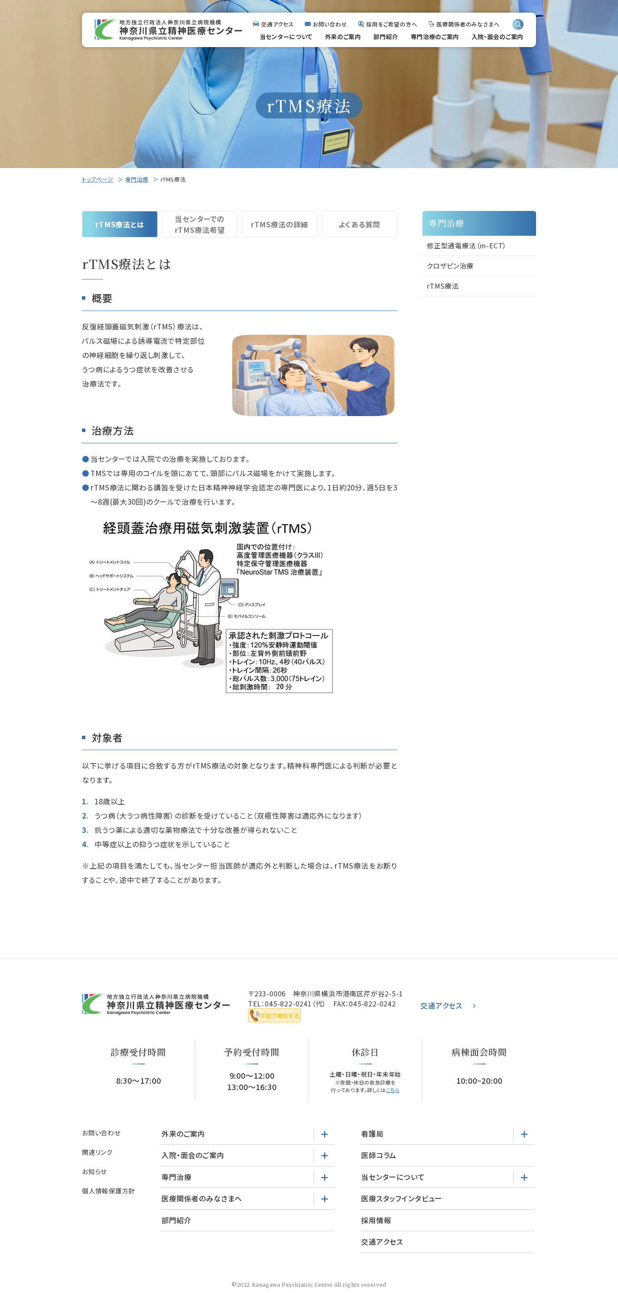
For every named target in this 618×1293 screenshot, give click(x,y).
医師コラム (378, 1155)
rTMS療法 (443, 286)
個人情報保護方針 (108, 1190)
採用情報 (376, 1220)
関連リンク (97, 1152)
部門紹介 (385, 36)
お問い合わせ (330, 24)
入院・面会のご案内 (497, 36)
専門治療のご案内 (435, 36)
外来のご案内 (343, 36)
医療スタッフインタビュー (401, 1198)
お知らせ (94, 1171)
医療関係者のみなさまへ (468, 24)
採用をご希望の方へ (391, 24)
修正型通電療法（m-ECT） (467, 245)
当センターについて (286, 36)
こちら (393, 1089)
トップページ (98, 179)
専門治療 (136, 179)
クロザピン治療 (450, 266)
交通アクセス (277, 24)
